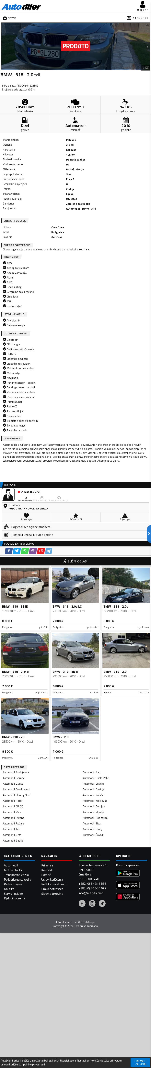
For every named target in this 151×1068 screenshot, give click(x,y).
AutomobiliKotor (12, 801)
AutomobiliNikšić (13, 806)
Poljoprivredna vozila (17, 879)
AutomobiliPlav (12, 812)
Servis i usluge (13, 893)
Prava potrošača (52, 888)
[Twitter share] (17, 551)
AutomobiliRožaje (13, 823)
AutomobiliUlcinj (92, 829)
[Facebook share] (9, 551)
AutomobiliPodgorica (95, 818)
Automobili (11, 865)
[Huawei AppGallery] (128, 897)
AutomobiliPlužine (13, 818)
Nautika (9, 888)
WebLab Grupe (87, 922)
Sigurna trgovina (52, 893)
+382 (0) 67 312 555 (92, 883)
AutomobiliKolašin (93, 795)
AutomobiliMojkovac (95, 801)
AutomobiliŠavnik (93, 835)
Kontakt (46, 870)
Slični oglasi (77, 561)
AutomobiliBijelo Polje (96, 778)
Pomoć (46, 874)
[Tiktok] (102, 904)
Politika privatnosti (53, 884)
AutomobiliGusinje (94, 789)
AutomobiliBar (91, 772)
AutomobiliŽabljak (13, 840)
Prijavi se (47, 865)
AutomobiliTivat (92, 823)
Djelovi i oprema (14, 898)
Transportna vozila (16, 874)
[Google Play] (128, 874)
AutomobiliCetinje (93, 783)
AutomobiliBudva (13, 783)
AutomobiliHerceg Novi (16, 795)
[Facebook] (82, 904)
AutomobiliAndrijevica (16, 772)
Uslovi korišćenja (52, 879)
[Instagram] (92, 904)
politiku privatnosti (34, 1064)
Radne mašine (13, 884)
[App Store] (128, 886)
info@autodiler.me (91, 893)
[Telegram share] (49, 551)
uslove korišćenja (11, 1064)
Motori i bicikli (13, 870)
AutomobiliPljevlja (93, 812)
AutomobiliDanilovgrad (16, 789)
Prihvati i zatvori (140, 1062)
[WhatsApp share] (25, 551)
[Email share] (41, 551)
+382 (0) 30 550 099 (92, 888)
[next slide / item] (147, 46)
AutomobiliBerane (14, 778)
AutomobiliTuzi (11, 829)
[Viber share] (33, 551)
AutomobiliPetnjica (94, 806)
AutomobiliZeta (12, 835)
